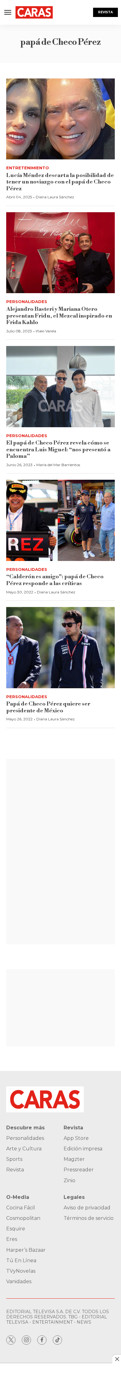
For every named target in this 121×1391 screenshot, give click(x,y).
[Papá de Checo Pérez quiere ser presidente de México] (60, 647)
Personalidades (26, 301)
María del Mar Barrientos (58, 464)
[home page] (34, 12)
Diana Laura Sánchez (55, 197)
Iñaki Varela (46, 331)
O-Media (17, 1197)
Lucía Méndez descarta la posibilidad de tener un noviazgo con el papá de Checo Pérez (60, 182)
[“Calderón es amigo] (60, 520)
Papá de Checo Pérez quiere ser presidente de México (48, 707)
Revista (105, 12)
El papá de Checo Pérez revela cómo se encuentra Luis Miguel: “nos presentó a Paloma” (58, 449)
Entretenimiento (27, 167)
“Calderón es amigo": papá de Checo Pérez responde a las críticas (55, 580)
